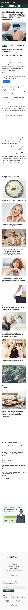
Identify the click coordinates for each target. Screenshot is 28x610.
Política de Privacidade (18, 601)
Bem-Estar (4, 45)
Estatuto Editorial (14, 566)
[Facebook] (3, 55)
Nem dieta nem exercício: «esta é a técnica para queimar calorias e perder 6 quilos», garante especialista (14, 307)
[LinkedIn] (10, 55)
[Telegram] (21, 55)
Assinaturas (14, 564)
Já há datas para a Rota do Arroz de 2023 (14, 200)
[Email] (13, 55)
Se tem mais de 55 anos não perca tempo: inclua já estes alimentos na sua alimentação (13, 280)
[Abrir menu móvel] (2, 6)
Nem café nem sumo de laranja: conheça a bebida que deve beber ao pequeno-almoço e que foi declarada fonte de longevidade (14, 414)
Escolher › (6, 81)
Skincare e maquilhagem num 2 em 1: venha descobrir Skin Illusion (12, 225)
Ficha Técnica (14, 568)
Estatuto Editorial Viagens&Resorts (14, 573)
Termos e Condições (7, 601)
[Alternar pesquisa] (26, 6)
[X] (17, 55)
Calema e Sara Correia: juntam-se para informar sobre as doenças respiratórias (13, 361)
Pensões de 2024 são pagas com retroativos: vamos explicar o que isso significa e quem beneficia (13, 334)
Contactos (14, 575)
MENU (14, 2)
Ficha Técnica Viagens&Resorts (14, 571)
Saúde (14, 561)
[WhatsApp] (6, 55)
